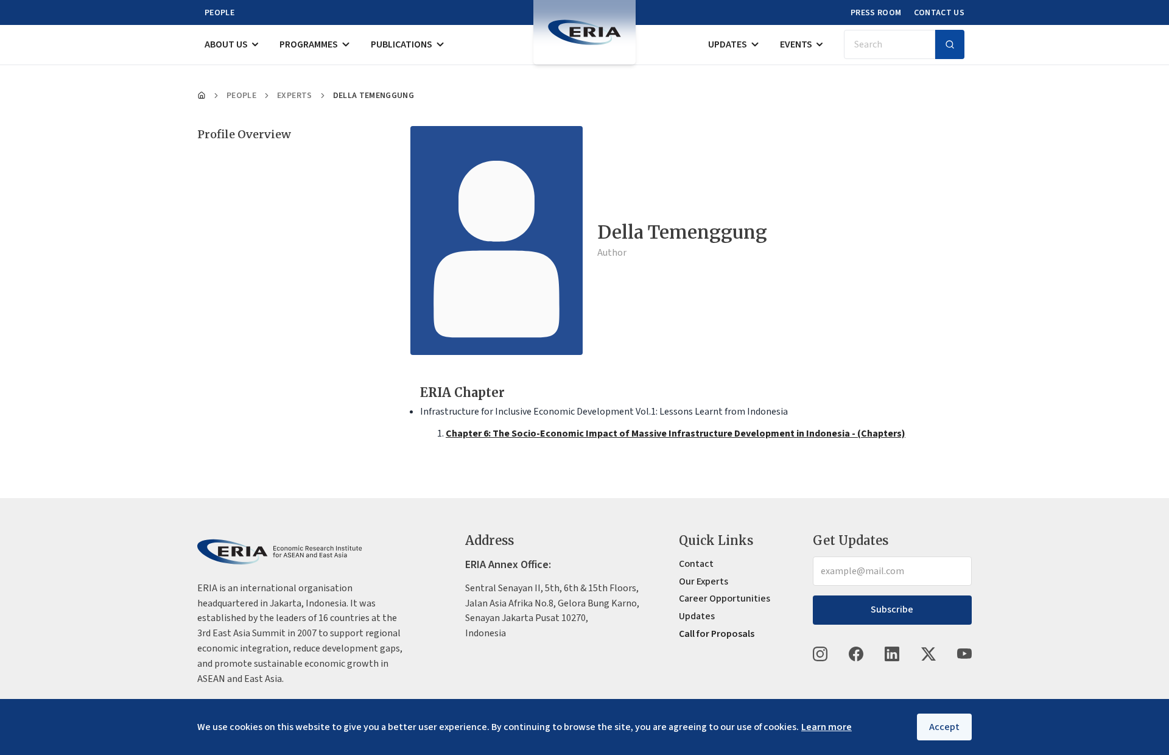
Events (796, 44)
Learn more (826, 727)
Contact (696, 564)
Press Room (876, 13)
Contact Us (939, 13)
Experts (294, 96)
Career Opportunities (724, 598)
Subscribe (892, 609)
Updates (727, 44)
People (219, 13)
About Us (226, 44)
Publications (401, 44)
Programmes (308, 44)
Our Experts (703, 581)
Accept (944, 727)
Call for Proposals (716, 634)
